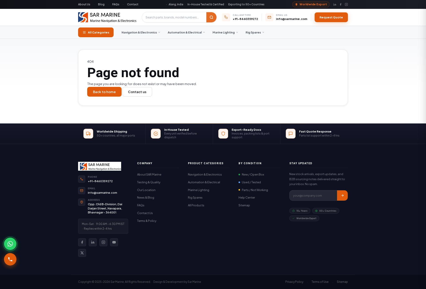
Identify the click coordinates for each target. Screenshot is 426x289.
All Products (196, 205)
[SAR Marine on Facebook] (82, 242)
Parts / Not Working (255, 190)
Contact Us (145, 213)
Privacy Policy (294, 281)
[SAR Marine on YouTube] (114, 242)
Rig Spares (253, 32)
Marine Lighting (224, 32)
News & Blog (145, 197)
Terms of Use (320, 281)
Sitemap (244, 205)
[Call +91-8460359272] (10, 259)
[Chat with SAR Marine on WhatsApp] (10, 244)
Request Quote (331, 17)
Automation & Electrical (185, 32)
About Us (84, 4)
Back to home (104, 92)
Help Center (247, 197)
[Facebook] (340, 4)
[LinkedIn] (334, 4)
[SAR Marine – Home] (107, 17)
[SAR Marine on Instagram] (103, 242)
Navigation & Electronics (139, 32)
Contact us (137, 92)
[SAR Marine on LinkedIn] (93, 242)
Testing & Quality (148, 182)
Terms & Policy (146, 221)
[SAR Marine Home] (103, 166)
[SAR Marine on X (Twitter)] (82, 253)
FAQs (115, 4)
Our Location (146, 190)
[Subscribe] (342, 195)
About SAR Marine (149, 174)
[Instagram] (346, 4)
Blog (101, 4)
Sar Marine (194, 281)
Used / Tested (251, 182)
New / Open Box (253, 174)
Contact (132, 4)
